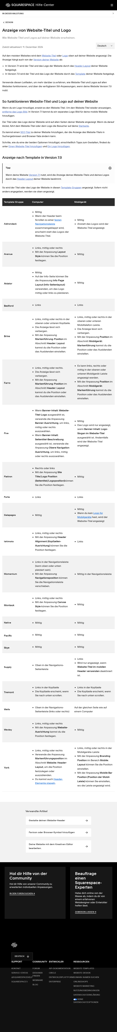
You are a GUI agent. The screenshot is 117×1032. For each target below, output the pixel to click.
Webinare (38, 980)
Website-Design (81, 973)
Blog (35, 985)
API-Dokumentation (59, 969)
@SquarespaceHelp (22, 977)
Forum (36, 969)
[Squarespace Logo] (14, 945)
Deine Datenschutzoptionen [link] (85, 1000)
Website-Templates (83, 969)
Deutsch (19, 956)
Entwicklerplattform (61, 977)
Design (9, 22)
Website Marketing (83, 986)
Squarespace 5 (19, 982)
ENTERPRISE (55, 982)
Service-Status (19, 973)
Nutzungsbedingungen (86, 991)
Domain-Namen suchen (86, 977)
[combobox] (105, 46)
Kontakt (16, 969)
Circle (52, 973)
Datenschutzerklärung (86, 995)
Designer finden (38, 974)
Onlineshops (80, 982)
